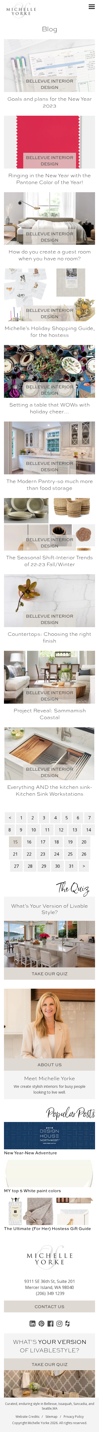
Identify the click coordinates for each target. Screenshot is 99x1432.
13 (74, 830)
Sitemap (51, 1416)
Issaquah (65, 1403)
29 (43, 866)
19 (70, 842)
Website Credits (27, 1416)
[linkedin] (32, 1323)
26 (84, 854)
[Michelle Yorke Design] (21, 10)
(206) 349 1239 (50, 1293)
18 (56, 842)
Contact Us (49, 1306)
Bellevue (50, 1403)
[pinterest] (41, 1323)
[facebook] (50, 1323)
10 (33, 830)
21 (15, 854)
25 (70, 854)
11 (47, 830)
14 (88, 830)
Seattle (47, 1408)
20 (84, 842)
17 (42, 842)
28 (30, 866)
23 (42, 854)
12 (61, 830)
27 (16, 866)
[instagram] (59, 1323)
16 (29, 842)
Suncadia (80, 1403)
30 (57, 866)
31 (71, 866)
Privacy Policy (74, 1416)
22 (29, 854)
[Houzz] (67, 1323)
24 (56, 854)
